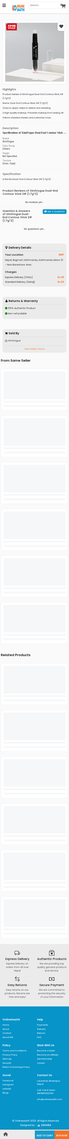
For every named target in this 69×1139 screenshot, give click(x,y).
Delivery (41, 1029)
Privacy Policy (10, 1054)
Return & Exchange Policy (16, 1067)
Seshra (46, 1125)
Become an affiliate (47, 1054)
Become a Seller (46, 1050)
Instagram (8, 1084)
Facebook (8, 1080)
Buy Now (61, 1135)
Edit (61, 254)
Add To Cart (45, 1135)
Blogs (6, 1092)
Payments (42, 1024)
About (6, 1029)
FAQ (39, 1037)
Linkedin (7, 1088)
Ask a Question (56, 211)
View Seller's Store (34, 348)
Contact (7, 1033)
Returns (41, 1033)
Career (41, 1063)
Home (6, 1024)
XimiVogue (14, 340)
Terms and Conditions (14, 1050)
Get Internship (44, 1058)
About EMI (8, 1037)
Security (7, 1063)
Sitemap (7, 1058)
